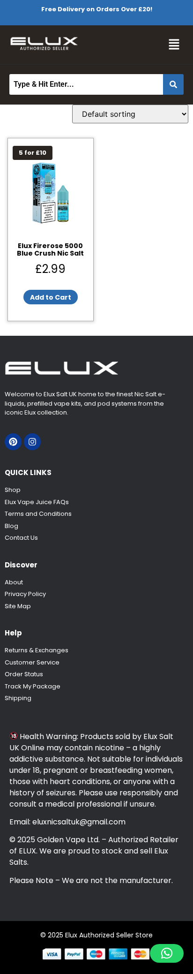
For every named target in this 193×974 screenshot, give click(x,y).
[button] (174, 45)
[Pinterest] (13, 441)
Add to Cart (50, 297)
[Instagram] (32, 441)
